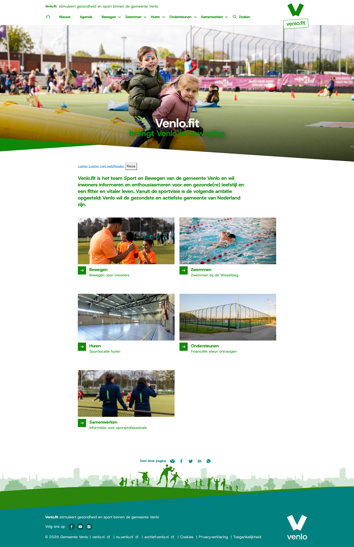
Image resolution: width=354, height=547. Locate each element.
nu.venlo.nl (124, 536)
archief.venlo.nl (156, 536)
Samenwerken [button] (212, 17)
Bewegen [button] (109, 17)
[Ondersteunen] (183, 347)
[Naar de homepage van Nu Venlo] (296, 14)
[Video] (80, 526)
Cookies (186, 536)
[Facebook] (71, 526)
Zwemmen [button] (133, 17)
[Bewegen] (82, 270)
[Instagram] (89, 526)
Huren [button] (155, 17)
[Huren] (82, 347)
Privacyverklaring (213, 536)
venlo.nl (98, 536)
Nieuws (64, 17)
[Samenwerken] (82, 423)
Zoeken (244, 17)
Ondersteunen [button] (180, 17)
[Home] (48, 16)
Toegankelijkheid (247, 536)
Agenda (86, 17)
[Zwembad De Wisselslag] (183, 270)
